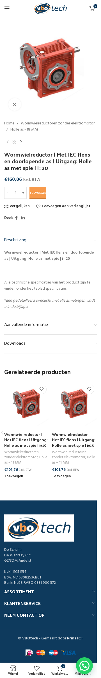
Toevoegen (37, 193)
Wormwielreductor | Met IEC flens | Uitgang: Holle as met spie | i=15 (73, 440)
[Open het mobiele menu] (7, 8)
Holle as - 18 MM (24, 130)
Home (9, 124)
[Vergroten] (14, 104)
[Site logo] (50, 8)
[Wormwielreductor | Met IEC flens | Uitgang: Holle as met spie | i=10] (26, 403)
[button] (13, 476)
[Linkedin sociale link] (23, 218)
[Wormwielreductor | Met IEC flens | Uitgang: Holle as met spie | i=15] (74, 403)
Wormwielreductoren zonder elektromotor (58, 124)
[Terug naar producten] (14, 142)
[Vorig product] (7, 142)
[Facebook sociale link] (16, 218)
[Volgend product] (21, 142)
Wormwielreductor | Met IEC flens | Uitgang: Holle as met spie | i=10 (25, 440)
